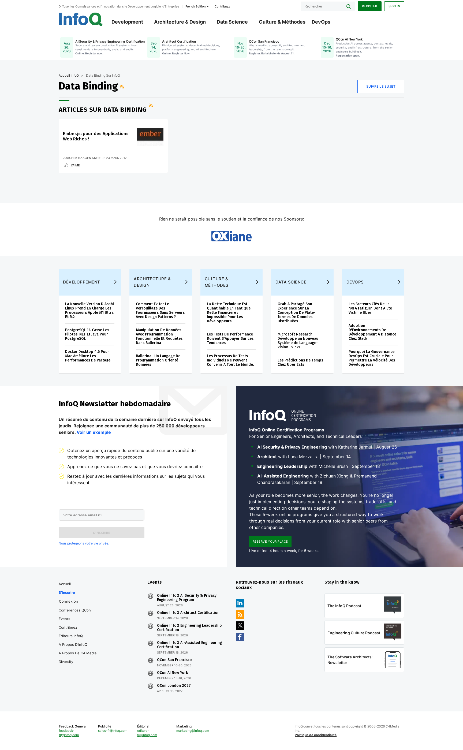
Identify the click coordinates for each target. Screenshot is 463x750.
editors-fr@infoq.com (147, 733)
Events (64, 619)
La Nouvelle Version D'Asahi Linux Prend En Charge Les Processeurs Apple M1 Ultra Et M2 (89, 310)
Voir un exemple (94, 432)
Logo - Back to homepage (81, 19)
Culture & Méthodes (282, 22)
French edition (195, 6)
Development (127, 22)
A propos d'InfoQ (73, 644)
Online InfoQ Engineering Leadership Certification (189, 628)
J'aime (75, 165)
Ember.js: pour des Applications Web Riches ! (96, 136)
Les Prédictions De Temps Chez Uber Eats (300, 362)
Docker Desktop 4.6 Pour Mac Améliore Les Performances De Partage (87, 356)
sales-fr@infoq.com (112, 731)
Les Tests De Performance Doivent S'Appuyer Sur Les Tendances (230, 338)
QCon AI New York (172, 673)
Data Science (232, 22)
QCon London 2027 (174, 686)
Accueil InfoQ (69, 75)
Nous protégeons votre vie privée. (84, 543)
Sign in (394, 6)
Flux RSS (122, 86)
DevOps (321, 22)
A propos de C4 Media (77, 653)
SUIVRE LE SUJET (381, 86)
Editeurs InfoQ (71, 636)
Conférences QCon (75, 610)
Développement (81, 282)
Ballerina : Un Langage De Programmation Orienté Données (158, 360)
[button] (101, 532)
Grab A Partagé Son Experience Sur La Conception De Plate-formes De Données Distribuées (296, 312)
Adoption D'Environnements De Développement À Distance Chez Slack (372, 332)
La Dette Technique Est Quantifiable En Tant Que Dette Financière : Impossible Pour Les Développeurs (229, 312)
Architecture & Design (180, 22)
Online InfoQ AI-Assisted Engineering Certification (189, 645)
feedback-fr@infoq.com (69, 733)
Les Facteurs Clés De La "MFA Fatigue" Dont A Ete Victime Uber (370, 308)
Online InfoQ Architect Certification (188, 613)
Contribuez (68, 627)
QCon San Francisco (174, 660)
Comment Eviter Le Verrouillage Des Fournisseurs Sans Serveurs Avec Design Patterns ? (160, 310)
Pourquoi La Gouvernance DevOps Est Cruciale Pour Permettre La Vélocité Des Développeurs (372, 358)
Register (369, 6)
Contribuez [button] (222, 6)
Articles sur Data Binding (103, 109)
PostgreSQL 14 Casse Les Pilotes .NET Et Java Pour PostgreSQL (87, 334)
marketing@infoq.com (192, 731)
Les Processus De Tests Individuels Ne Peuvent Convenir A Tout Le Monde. (230, 360)
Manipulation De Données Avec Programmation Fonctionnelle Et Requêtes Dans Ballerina (159, 336)
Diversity (66, 661)
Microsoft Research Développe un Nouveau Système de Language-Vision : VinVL (298, 340)
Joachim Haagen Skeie (82, 158)
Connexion (68, 601)
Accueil (65, 584)
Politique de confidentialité (316, 735)
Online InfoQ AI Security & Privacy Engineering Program (186, 598)
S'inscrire (67, 592)
